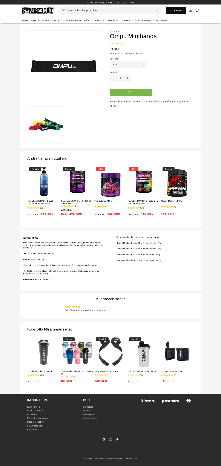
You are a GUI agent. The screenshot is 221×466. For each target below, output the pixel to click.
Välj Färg (114, 59)
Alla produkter (90, 418)
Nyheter (87, 410)
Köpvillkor (32, 414)
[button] (29, 20)
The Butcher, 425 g (103, 201)
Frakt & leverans (35, 410)
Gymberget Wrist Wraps (172, 371)
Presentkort (33, 429)
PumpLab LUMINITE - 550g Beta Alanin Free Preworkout (143, 202)
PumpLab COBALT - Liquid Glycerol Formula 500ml (40, 202)
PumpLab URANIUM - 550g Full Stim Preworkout (76, 202)
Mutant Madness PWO (171, 201)
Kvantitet (114, 72)
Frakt (123, 54)
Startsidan (88, 407)
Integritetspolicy (35, 422)
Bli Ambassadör (35, 426)
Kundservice (33, 407)
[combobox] (110, 10)
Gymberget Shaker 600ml (40, 371)
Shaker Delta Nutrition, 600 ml (142, 371)
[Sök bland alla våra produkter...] (157, 10)
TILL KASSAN (176, 10)
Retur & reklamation (37, 418)
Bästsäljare (89, 414)
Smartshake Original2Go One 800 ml (77, 372)
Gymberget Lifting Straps (106, 371)
